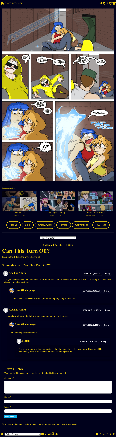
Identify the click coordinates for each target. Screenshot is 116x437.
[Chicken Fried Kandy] (95, 201)
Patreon (63, 225)
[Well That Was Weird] (114, 434)
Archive (13, 225)
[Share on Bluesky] (114, 3)
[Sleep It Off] (19, 201)
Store (27, 225)
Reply (107, 274)
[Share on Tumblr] (104, 3)
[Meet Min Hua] (97, 434)
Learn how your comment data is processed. (58, 424)
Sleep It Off (20, 212)
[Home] (2, 3)
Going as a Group (57, 212)
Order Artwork (45, 225)
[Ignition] (101, 434)
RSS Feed (101, 225)
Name (7, 397)
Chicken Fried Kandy (95, 212)
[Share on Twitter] (101, 3)
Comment (8, 378)
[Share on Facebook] (98, 3)
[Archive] (93, 434)
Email (6, 407)
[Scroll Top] (2, 434)
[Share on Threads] (110, 3)
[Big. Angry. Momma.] (110, 434)
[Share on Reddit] (107, 3)
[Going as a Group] (57, 201)
